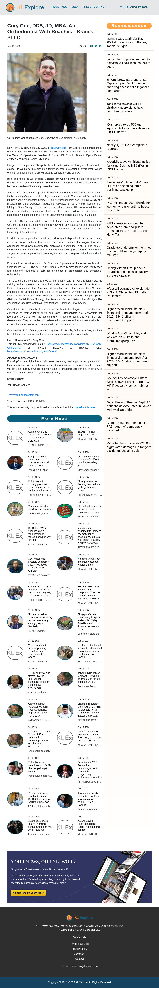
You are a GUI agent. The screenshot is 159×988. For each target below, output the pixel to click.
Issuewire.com (58, 148)
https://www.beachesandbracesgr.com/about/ (31, 351)
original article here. (84, 407)
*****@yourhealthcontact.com (23, 395)
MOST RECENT (71, 7)
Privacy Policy (79, 948)
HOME (55, 7)
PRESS (87, 7)
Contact (79, 958)
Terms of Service (79, 944)
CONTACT (100, 7)
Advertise (79, 953)
